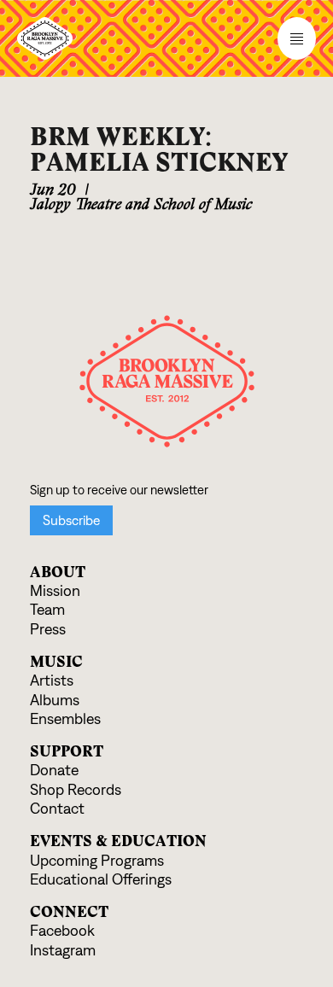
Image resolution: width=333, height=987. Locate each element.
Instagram (63, 950)
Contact (57, 809)
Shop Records (75, 790)
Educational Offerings (101, 880)
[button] (166, 38)
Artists (51, 681)
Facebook (62, 931)
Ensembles (65, 719)
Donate (54, 770)
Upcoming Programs (97, 861)
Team (47, 610)
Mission (55, 591)
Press (48, 629)
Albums (54, 700)
